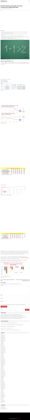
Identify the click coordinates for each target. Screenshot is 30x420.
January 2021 (3, 393)
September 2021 (3, 387)
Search (2, 308)
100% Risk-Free (6, 262)
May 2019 (2, 399)
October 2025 (3, 339)
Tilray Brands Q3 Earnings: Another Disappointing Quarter (14, 324)
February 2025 (3, 347)
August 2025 (2, 341)
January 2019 (3, 400)
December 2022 (3, 372)
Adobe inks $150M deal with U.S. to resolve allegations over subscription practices (13, 315)
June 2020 (2, 394)
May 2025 (2, 344)
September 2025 (3, 340)
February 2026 (3, 335)
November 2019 (3, 395)
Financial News (3, 407)
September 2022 (3, 375)
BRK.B (25, 62)
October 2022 (3, 374)
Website (2, 301)
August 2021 (2, 388)
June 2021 (2, 390)
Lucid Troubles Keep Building (10, 326)
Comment (2, 285)
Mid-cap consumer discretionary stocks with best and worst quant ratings (11, 316)
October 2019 (3, 396)
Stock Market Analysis (7, 276)
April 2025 (2, 345)
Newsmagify (19, 418)
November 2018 (3, 401)
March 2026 (2, 334)
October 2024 (3, 351)
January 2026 (3, 336)
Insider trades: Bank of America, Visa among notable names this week (11, 318)
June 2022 (2, 378)
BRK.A (20, 62)
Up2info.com (4, 1)
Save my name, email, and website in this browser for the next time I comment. (13, 304)
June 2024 (2, 355)
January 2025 (3, 348)
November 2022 (3, 373)
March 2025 (2, 346)
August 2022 (2, 376)
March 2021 (2, 392)
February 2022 (3, 382)
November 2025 (3, 338)
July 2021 (2, 389)
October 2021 (3, 386)
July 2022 (2, 377)
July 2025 (2, 342)
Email (2, 298)
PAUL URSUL (3, 326)
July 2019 (2, 398)
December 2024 (3, 349)
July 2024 (2, 354)
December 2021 (3, 384)
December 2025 (3, 337)
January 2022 (3, 383)
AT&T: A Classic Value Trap (8, 328)
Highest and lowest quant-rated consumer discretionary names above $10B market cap (14, 317)
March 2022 (2, 381)
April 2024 (2, 357)
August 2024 (2, 353)
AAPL (6, 63)
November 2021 (3, 385)
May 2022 (2, 379)
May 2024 (2, 356)
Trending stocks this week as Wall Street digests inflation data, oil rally (11, 314)
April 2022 (2, 380)
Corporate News (3, 406)
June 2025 (2, 343)
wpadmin (10, 8)
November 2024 (3, 350)
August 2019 (2, 397)
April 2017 (2, 402)
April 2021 (2, 391)
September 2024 (3, 352)
